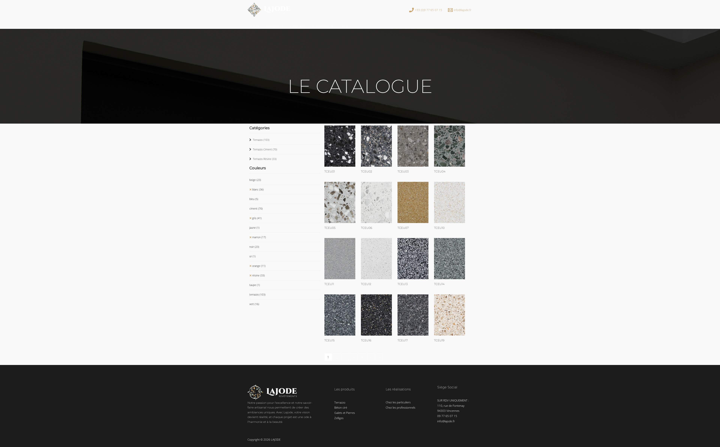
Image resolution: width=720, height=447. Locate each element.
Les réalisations (319, 26)
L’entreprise (272, 26)
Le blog (343, 26)
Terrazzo (261, 140)
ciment (256, 208)
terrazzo (257, 294)
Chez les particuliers (398, 402)
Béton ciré (340, 407)
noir (254, 246)
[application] (281, 26)
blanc (258, 189)
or (252, 256)
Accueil (254, 26)
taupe (254, 285)
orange (259, 266)
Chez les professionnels (400, 407)
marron (259, 237)
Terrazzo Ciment (265, 149)
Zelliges (339, 418)
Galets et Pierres (344, 413)
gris (257, 218)
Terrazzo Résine (265, 159)
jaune (254, 227)
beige (255, 180)
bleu (253, 199)
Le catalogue (296, 26)
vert (254, 304)
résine (258, 275)
